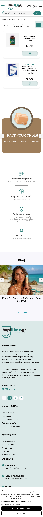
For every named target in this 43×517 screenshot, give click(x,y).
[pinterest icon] (15, 398)
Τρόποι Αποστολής (9, 413)
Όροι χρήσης (7, 416)
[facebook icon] (4, 398)
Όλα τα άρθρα (21, 312)
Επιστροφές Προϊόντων (11, 426)
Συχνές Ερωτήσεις (9, 441)
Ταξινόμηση (6, 26)
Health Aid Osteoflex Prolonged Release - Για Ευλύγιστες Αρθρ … (29, 67)
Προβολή (27, 26)
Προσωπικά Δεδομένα (10, 419)
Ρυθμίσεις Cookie (8, 454)
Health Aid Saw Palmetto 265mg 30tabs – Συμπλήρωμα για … (30, 37)
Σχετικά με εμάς (8, 444)
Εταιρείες (5, 430)
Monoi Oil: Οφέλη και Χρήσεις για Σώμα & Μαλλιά (21, 299)
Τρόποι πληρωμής (9, 423)
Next (41, 136)
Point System (7, 448)
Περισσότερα (21, 513)
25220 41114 (8, 389)
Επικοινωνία (6, 451)
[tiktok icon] (21, 398)
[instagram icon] (9, 398)
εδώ (20, 498)
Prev (2, 136)
